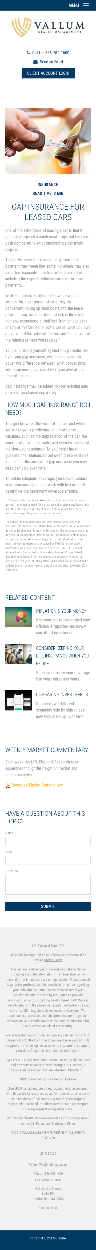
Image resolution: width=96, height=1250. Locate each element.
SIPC (79, 1070)
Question (11, 871)
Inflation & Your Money (61, 611)
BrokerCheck (53, 960)
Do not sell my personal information (55, 1051)
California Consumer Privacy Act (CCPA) (61, 1040)
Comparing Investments (62, 694)
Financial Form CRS (51, 946)
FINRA (70, 1070)
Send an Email (51, 61)
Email (9, 852)
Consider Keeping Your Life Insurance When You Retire (62, 655)
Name (9, 833)
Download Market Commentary (37, 785)
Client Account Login (48, 73)
